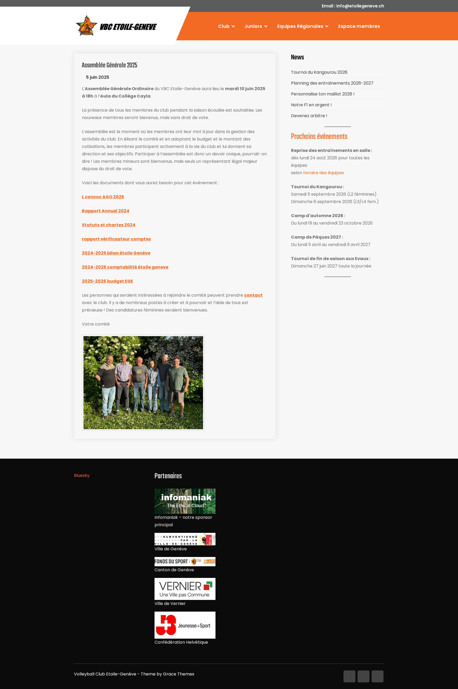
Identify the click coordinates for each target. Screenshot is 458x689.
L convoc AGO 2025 (103, 197)
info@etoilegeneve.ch (360, 6)
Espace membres (359, 26)
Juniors (253, 26)
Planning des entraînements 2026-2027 (332, 83)
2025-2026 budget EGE (107, 281)
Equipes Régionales (300, 26)
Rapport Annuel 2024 (105, 211)
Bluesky (82, 475)
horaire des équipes (323, 173)
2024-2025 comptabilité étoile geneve (125, 267)
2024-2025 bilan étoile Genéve (116, 253)
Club (224, 26)
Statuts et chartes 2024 (108, 225)
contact (253, 295)
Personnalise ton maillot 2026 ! (323, 94)
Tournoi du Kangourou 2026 (319, 72)
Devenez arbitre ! (309, 116)
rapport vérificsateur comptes (116, 239)
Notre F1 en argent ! (311, 105)
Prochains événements (319, 137)
